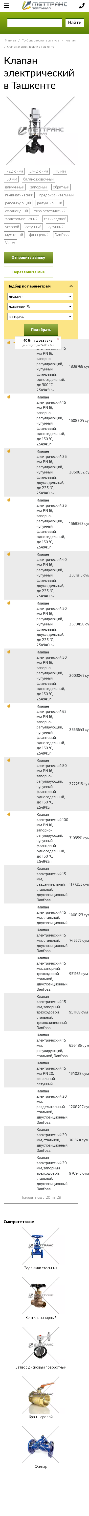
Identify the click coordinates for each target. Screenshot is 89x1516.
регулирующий (18, 203)
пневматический (19, 195)
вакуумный (14, 187)
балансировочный (38, 179)
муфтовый (14, 234)
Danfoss (62, 234)
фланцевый (38, 234)
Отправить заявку (28, 257)
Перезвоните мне (28, 272)
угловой (12, 226)
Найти (75, 22)
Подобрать (41, 329)
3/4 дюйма (38, 171)
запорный (38, 187)
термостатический (50, 211)
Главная (10, 40)
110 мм (60, 171)
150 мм (11, 179)
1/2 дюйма (14, 171)
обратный (61, 187)
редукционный (49, 203)
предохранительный (56, 195)
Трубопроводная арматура (40, 40)
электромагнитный (21, 219)
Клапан (71, 40)
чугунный (55, 226)
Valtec (10, 242)
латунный (33, 226)
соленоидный (16, 211)
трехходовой (55, 219)
